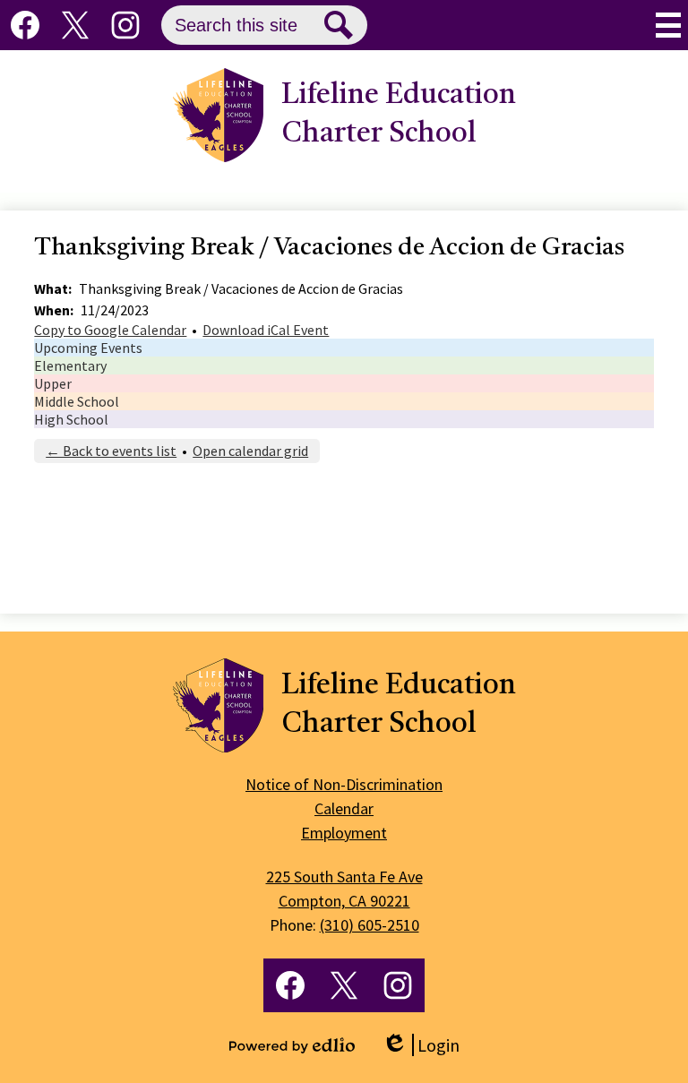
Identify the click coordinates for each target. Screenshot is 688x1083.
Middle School (76, 401)
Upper (53, 383)
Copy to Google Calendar (110, 330)
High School (71, 419)
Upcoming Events (88, 348)
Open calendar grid (250, 451)
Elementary (70, 365)
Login (421, 1045)
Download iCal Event (265, 330)
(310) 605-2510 (369, 925)
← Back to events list (111, 451)
